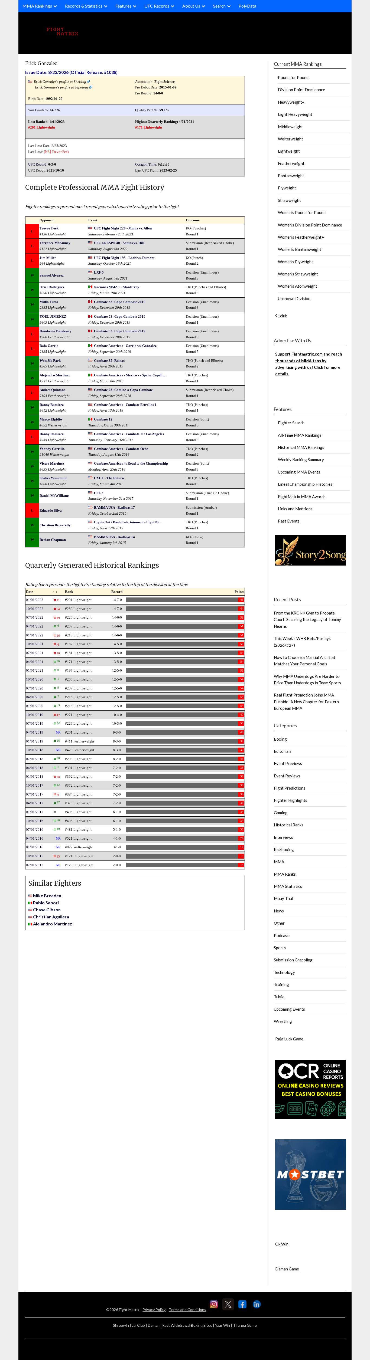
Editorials (282, 751)
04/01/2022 (34, 626)
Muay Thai (283, 898)
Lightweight (289, 151)
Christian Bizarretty (55, 525)
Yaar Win (222, 1325)
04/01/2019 (34, 732)
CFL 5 (98, 493)
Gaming (281, 812)
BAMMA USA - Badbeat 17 (114, 507)
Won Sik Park (50, 361)
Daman (154, 1325)
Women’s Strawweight (298, 273)
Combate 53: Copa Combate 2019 (119, 302)
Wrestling (283, 1021)
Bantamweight (291, 175)
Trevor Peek (60, 152)
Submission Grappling (293, 959)
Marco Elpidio (51, 419)
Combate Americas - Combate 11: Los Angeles (129, 434)
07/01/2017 (34, 794)
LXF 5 (99, 272)
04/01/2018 (34, 768)
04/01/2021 (34, 662)
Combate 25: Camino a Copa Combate (123, 390)
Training (281, 984)
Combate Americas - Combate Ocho (121, 449)
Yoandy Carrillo (52, 449)
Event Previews (288, 763)
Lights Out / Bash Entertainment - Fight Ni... (127, 522)
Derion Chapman (53, 540)
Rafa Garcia (49, 346)
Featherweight (291, 163)
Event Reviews (287, 775)
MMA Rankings (37, 5)
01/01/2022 (34, 635)
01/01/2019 (34, 741)
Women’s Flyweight (295, 261)
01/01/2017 (34, 812)
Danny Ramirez (52, 405)
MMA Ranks (285, 874)
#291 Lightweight (41, 127)
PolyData (247, 5)
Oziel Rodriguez (52, 287)
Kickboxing (284, 849)
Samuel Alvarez (52, 275)
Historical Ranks (288, 824)
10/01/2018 (34, 750)
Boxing (280, 739)
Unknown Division (294, 298)
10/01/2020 (34, 679)
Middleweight (290, 126)
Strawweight (289, 200)
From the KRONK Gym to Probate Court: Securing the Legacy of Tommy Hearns (307, 619)
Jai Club (138, 1325)
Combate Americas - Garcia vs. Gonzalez (125, 346)
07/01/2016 (34, 829)
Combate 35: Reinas (109, 361)
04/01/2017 (34, 803)
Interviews (283, 837)
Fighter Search (291, 422)
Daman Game (287, 1268)
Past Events (289, 520)
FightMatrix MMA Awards (302, 496)
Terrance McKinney (55, 243)
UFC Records (156, 5)
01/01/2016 (34, 847)
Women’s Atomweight (297, 286)
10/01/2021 (34, 644)
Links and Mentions (295, 508)
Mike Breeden (47, 895)
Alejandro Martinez (55, 375)
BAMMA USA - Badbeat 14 (114, 537)
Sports (280, 947)
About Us (191, 5)
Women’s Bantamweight (299, 249)
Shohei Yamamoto (53, 478)
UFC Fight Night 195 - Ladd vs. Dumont (124, 258)
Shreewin (121, 1325)
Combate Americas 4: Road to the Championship (131, 463)
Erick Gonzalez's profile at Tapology (62, 87)
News (279, 910)
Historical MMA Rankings (301, 447)
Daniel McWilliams (54, 496)
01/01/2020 (34, 706)
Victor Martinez (52, 463)
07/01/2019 (34, 723)
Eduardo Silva (51, 510)
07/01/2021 (34, 653)
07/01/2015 (34, 865)
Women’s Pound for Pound (302, 212)
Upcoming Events (289, 1009)
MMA (279, 861)
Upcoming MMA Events (299, 471)
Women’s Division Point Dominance (310, 224)
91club (281, 315)
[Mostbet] (310, 1208)
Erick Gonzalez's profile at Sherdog (60, 82)
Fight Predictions (289, 788)
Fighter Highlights (290, 800)
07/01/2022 (34, 617)
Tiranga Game (245, 1325)
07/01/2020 (34, 688)
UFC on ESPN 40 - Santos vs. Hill (119, 243)
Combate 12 (103, 419)
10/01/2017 (34, 785)
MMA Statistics (288, 886)
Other (279, 923)
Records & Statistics (83, 5)
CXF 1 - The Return (109, 478)
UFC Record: (37, 164)
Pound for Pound (293, 77)
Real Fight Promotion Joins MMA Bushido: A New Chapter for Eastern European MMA (306, 701)
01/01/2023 (34, 600)
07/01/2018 (34, 759)
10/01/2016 (34, 821)
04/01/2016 (34, 838)
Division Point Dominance (301, 89)
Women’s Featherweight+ (301, 237)
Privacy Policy (153, 1309)
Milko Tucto (49, 302)
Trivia (279, 996)
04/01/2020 (34, 697)
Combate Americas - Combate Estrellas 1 (125, 405)
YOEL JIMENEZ (53, 316)
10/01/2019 (34, 715)
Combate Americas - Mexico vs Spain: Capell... (129, 375)
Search (219, 5)
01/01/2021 (34, 670)
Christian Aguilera (51, 916)
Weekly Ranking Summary (301, 459)
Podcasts (282, 935)
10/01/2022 (34, 609)
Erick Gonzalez (41, 63)
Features (123, 5)
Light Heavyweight (295, 114)
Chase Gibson (47, 909)
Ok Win (281, 1243)
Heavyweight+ (291, 102)
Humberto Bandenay (56, 331)
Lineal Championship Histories (305, 484)
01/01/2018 (34, 776)
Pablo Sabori (46, 902)
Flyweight (287, 187)
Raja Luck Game (289, 1038)
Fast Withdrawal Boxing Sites (187, 1325)
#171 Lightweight (148, 127)
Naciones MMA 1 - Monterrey (116, 287)
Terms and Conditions (187, 1309)
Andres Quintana (53, 390)
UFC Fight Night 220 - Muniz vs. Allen (123, 228)
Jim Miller (48, 258)
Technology (284, 972)
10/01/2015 (34, 856)
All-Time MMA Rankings (300, 435)
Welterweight (290, 138)
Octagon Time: (146, 164)
